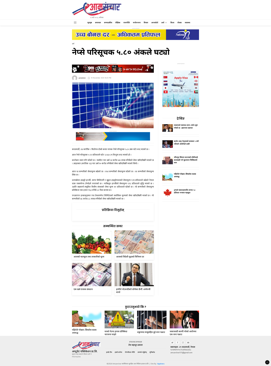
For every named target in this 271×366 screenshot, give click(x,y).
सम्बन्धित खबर (113, 226)
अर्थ (162, 22)
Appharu (160, 364)
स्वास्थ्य (187, 22)
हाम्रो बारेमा (118, 352)
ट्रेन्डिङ (181, 118)
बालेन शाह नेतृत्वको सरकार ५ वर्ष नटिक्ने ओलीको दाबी (186, 142)
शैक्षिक (117, 22)
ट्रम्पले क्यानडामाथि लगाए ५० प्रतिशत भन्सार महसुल (184, 191)
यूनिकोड (152, 352)
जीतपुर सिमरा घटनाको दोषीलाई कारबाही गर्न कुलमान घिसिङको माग (186, 160)
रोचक (179, 22)
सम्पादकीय (108, 22)
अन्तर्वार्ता (154, 22)
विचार (146, 22)
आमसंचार (82, 78)
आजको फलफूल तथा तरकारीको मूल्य (89, 256)
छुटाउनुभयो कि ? (135, 307)
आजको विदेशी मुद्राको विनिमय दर (130, 256)
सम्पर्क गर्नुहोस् (142, 352)
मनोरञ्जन (137, 22)
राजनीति (126, 22)
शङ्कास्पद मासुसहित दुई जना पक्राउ (151, 332)
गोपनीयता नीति (130, 352)
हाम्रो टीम (109, 352)
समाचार (98, 22)
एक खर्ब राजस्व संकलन (83, 289)
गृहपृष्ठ (89, 22)
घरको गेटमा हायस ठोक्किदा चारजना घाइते (116, 333)
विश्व (172, 22)
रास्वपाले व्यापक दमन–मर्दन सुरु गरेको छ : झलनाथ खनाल (186, 126)
